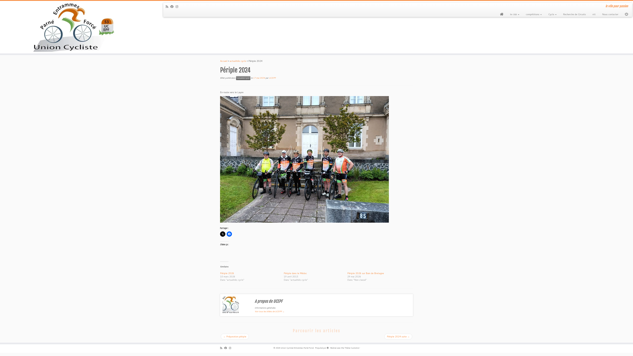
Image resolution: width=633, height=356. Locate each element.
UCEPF (272, 77)
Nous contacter (610, 14)
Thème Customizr (352, 348)
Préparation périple (234, 336)
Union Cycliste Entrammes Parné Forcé (297, 348)
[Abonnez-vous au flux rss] (168, 6)
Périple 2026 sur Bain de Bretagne (365, 273)
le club (514, 14)
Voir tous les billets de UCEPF (269, 311)
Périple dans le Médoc (295, 273)
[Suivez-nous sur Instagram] (178, 6)
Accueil (223, 61)
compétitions (533, 14)
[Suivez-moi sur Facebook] (173, 6)
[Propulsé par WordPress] (328, 347)
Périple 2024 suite (398, 336)
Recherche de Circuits (574, 14)
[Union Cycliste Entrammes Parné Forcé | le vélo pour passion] (73, 27)
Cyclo (551, 14)
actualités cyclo (238, 61)
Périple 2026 (227, 273)
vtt (594, 14)
